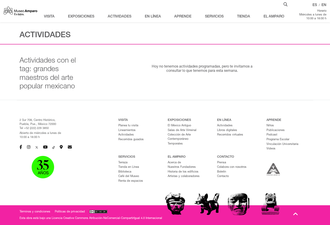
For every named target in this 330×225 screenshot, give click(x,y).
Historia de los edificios (183, 171)
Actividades (126, 134)
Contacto (223, 176)
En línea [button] (153, 17)
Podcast (271, 134)
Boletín (221, 171)
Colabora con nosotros (231, 167)
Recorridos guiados (131, 139)
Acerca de (174, 162)
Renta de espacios (130, 181)
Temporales (175, 143)
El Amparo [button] (274, 17)
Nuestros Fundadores (182, 167)
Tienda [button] (243, 17)
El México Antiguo (179, 125)
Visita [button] (49, 17)
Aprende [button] (182, 17)
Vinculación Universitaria (282, 144)
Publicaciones (275, 130)
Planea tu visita (128, 125)
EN (323, 5)
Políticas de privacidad (70, 211)
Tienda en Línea (128, 167)
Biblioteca (124, 171)
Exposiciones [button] (81, 17)
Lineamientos (127, 130)
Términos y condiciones (35, 211)
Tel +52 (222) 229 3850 (34, 128)
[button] (286, 4)
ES (314, 5)
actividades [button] (119, 17)
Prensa (221, 162)
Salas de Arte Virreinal (182, 130)
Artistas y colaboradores (184, 176)
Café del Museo (128, 176)
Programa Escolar (277, 139)
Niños (270, 125)
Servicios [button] (214, 17)
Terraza (123, 162)
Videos (270, 148)
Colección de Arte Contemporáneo (179, 137)
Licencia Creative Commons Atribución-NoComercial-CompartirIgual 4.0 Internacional (107, 218)
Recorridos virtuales (230, 134)
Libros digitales (227, 130)
